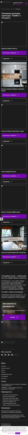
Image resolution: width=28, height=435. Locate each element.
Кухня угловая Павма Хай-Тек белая (13, 252)
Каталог (12, 9)
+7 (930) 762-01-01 (18, 2)
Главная (3, 366)
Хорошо (17, 433)
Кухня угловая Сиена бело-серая (12, 131)
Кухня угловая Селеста (9, 48)
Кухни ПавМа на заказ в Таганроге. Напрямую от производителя (13, 385)
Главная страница (5, 9)
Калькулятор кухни (6, 374)
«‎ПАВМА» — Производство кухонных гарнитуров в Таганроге (11, 388)
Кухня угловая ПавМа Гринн (10, 212)
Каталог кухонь (5, 368)
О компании (4, 376)
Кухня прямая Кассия (8, 171)
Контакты (4, 378)
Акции (3, 370)
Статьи (3, 372)
